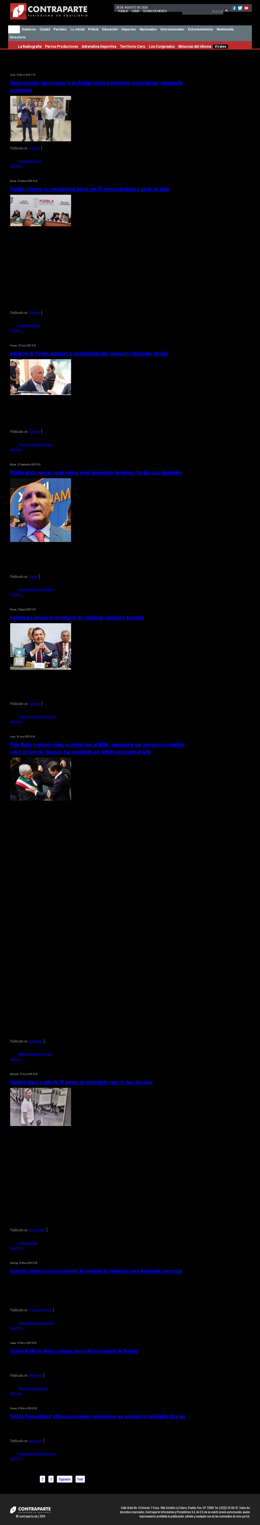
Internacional (37, 1230)
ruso (35, 1243)
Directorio (18, 37)
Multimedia (225, 29)
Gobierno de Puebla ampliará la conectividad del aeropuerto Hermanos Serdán (89, 353)
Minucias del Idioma (194, 46)
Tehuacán (24, 1323)
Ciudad (45, 29)
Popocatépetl (40, 1388)
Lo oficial (77, 29)
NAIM (21, 1054)
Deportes (128, 29)
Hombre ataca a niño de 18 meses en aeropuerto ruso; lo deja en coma (81, 1081)
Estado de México (155, 11)
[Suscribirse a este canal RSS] (183, 69)
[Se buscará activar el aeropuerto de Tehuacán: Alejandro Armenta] (40, 668)
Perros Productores (61, 46)
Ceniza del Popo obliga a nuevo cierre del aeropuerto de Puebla (73, 1350)
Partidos (60, 29)
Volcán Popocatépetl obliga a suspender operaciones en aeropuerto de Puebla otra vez (97, 1416)
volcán (38, 1453)
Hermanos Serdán (29, 444)
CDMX (135, 11)
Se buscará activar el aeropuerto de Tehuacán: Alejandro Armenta (77, 617)
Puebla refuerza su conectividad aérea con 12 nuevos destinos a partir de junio (90, 188)
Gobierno (29, 29)
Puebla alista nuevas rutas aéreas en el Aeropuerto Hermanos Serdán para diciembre (96, 472)
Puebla (123, 11)
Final (80, 1479)
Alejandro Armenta (30, 716)
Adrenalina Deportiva (99, 46)
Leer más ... (17, 165)
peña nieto (45, 1054)
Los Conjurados (162, 46)
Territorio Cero (132, 46)
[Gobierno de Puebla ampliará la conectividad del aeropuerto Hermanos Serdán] (40, 393)
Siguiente (64, 1479)
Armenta (49, 1323)
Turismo (37, 161)
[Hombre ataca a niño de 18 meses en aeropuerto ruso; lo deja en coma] (40, 1124)
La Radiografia (29, 46)
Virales (220, 46)
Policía (93, 29)
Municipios (35, 1375)
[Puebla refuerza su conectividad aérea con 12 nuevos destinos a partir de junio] (40, 224)
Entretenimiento (200, 29)
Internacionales (172, 29)
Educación (110, 29)
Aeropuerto (25, 161)
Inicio (14, 29)
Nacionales (148, 29)
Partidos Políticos (40, 1310)
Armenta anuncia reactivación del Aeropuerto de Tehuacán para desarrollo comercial (96, 1270)
